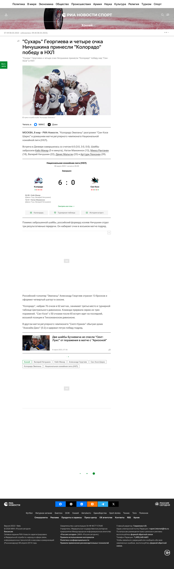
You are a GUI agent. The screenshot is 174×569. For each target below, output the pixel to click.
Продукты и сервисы (71, 517)
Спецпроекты (41, 517)
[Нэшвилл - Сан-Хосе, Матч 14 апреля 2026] (94, 189)
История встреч (97, 213)
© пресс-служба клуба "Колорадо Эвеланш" (38, 117)
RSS (129, 517)
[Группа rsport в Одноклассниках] (92, 504)
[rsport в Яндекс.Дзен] (71, 504)
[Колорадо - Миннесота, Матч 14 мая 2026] (35, 189)
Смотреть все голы (65, 206)
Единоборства (100, 513)
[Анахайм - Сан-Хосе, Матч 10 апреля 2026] (91, 189)
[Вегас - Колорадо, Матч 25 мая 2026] (40, 189)
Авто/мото (86, 513)
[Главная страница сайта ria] (78, 15)
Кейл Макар (42, 150)
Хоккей (27, 362)
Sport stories (114, 513)
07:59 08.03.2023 (11, 33)
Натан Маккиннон (38, 200)
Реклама (54, 517)
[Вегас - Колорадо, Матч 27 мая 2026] (41, 189)
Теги (134, 513)
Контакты (119, 517)
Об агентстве (106, 517)
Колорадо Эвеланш (32, 366)
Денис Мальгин (64, 154)
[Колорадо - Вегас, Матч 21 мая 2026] (36, 189)
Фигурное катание (43, 513)
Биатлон (58, 513)
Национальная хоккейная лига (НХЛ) (67, 163)
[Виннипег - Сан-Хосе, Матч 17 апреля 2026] (98, 189)
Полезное (143, 513)
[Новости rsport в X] (113, 504)
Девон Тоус (30, 197)
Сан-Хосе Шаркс (98, 362)
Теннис (126, 513)
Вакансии (8, 531)
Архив (136, 517)
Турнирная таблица (66, 213)
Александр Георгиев (78, 362)
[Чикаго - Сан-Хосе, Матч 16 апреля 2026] (96, 189)
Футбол (29, 513)
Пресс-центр (90, 517)
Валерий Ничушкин (42, 197)
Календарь (39, 213)
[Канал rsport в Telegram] (103, 504)
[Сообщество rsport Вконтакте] (82, 504)
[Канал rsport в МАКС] (60, 504)
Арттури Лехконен (90, 154)
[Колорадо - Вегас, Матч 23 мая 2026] (38, 189)
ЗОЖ (67, 513)
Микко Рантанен (99, 150)
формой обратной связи (142, 534)
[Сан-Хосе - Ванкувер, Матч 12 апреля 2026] (93, 189)
